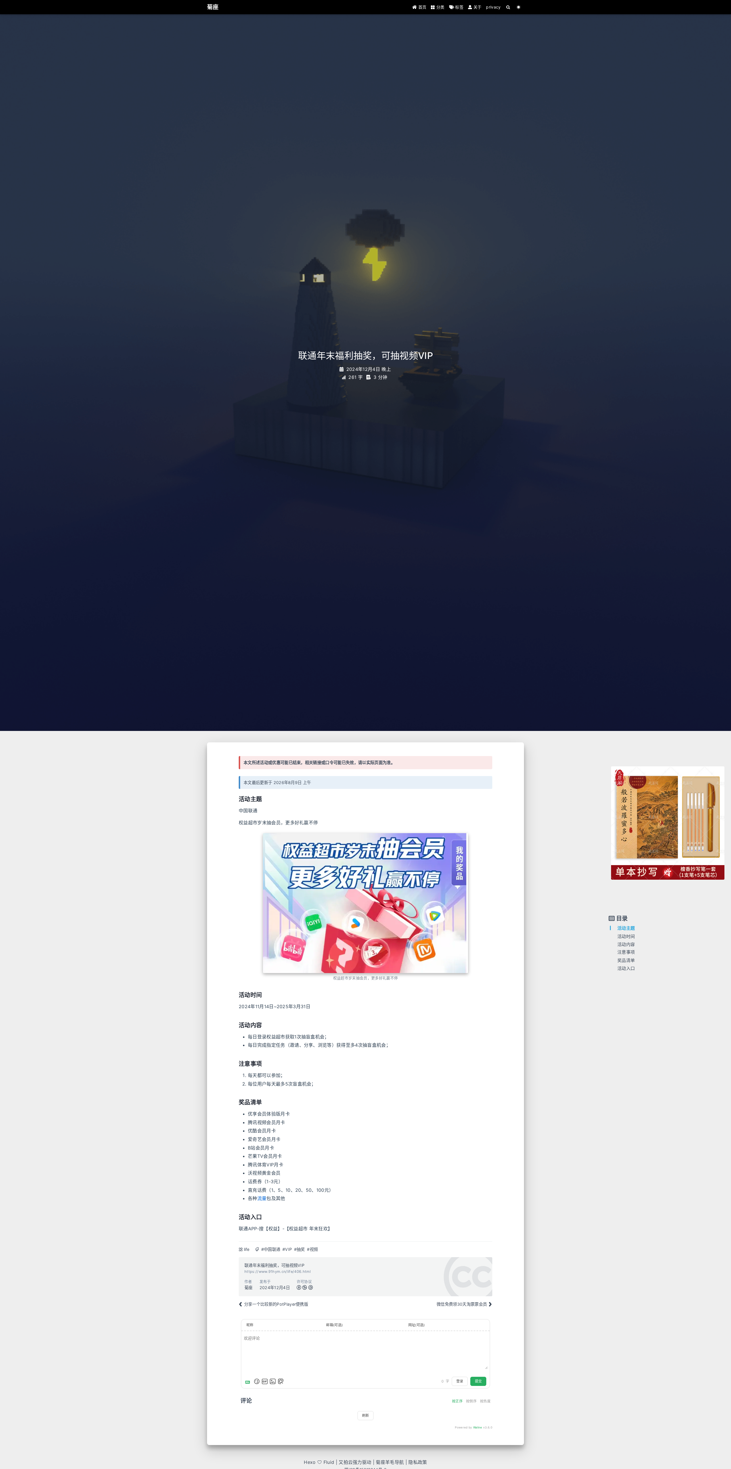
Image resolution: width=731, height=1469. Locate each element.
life (247, 1249)
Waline (477, 1427)
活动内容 (626, 944)
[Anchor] (235, 799)
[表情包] (264, 1381)
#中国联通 (270, 1249)
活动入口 (626, 968)
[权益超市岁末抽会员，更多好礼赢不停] (365, 903)
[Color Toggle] (518, 7)
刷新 (365, 1415)
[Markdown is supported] (248, 1381)
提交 (478, 1381)
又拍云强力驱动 (355, 1462)
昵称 (250, 1325)
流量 (262, 1198)
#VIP (287, 1249)
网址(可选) (416, 1325)
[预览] (280, 1381)
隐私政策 (417, 1462)
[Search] (508, 7)
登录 (459, 1381)
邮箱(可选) (334, 1325)
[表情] (256, 1381)
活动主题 (626, 928)
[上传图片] (272, 1381)
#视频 (312, 1249)
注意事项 (626, 952)
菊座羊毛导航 (390, 1462)
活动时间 (626, 936)
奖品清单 (626, 960)
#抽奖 (299, 1249)
